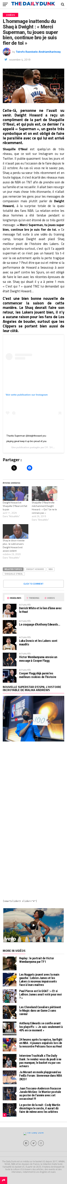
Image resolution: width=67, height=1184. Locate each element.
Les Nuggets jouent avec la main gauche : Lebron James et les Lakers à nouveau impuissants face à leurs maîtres (39, 980)
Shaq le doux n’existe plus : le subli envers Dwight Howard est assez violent (14, 545)
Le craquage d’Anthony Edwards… (39, 624)
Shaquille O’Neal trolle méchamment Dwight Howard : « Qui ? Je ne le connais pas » (44, 508)
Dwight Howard (35, 569)
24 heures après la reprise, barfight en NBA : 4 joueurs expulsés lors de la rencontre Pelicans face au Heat (40, 1043)
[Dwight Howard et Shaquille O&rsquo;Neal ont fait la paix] (15, 493)
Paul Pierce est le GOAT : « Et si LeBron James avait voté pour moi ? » (40, 994)
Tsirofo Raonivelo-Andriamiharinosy (38, 52)
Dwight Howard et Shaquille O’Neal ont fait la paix (15, 506)
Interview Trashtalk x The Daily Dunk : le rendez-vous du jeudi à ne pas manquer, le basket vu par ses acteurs (40, 1061)
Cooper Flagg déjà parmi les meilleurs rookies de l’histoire (37, 675)
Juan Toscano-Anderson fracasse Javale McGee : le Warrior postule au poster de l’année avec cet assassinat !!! (40, 1094)
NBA (51, 569)
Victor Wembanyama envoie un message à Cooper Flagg (38, 658)
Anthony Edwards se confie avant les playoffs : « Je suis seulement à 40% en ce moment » (41, 1026)
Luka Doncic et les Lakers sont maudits (38, 642)
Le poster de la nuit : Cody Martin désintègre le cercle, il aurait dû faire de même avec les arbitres (39, 1108)
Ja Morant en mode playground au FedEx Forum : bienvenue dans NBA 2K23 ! (40, 1075)
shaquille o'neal (14, 573)
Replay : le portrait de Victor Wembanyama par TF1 (36, 959)
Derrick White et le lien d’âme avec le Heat (40, 609)
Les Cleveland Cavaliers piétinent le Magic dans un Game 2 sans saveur (40, 1010)
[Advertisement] (33, 783)
